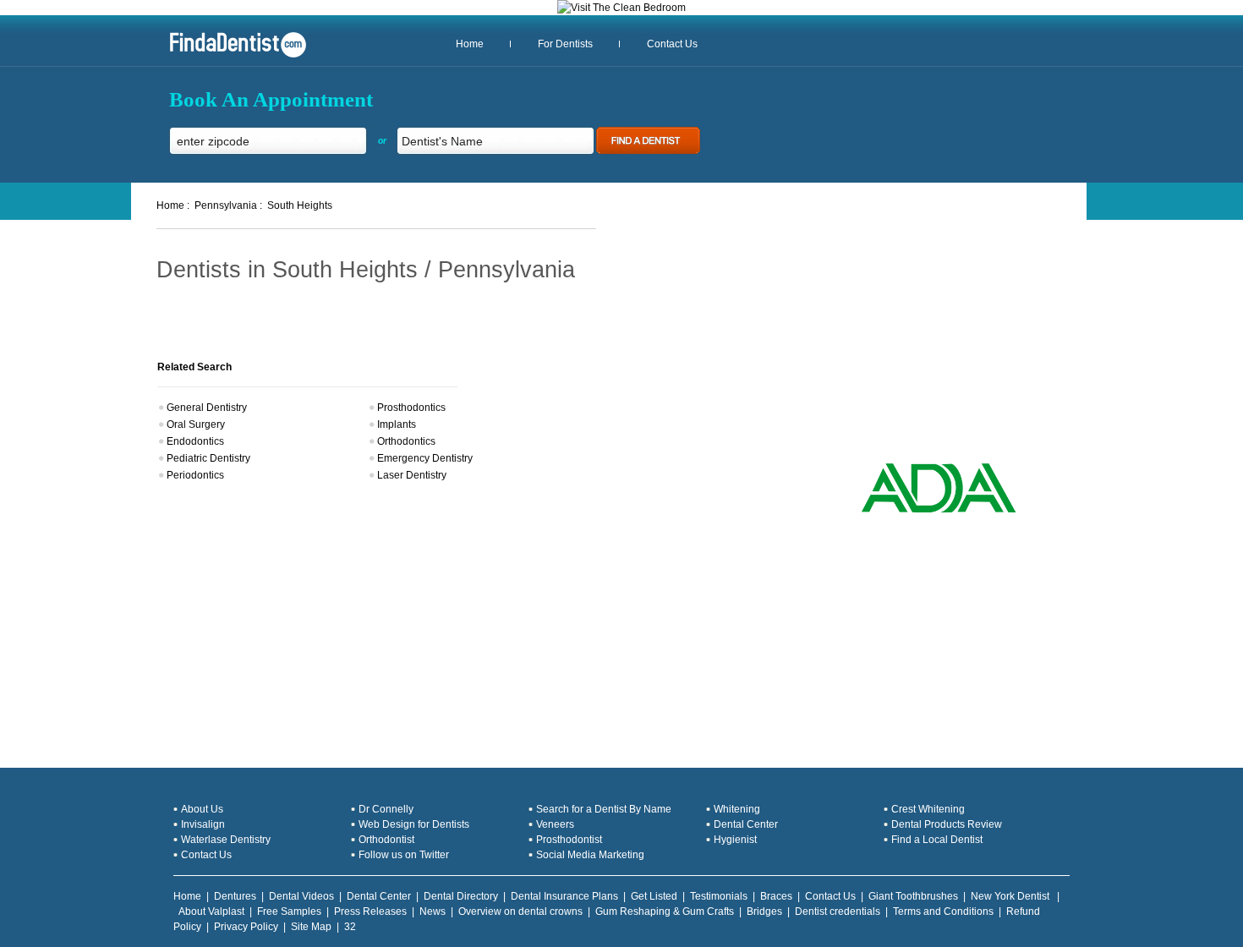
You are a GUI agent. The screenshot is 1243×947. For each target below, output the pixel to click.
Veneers (555, 824)
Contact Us (672, 44)
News (432, 911)
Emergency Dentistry (425, 458)
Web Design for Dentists (414, 824)
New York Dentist (1011, 896)
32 (350, 927)
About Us (202, 809)
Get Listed (654, 896)
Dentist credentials (837, 911)
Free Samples (289, 911)
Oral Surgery (196, 424)
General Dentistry (207, 407)
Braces (776, 896)
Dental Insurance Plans (564, 896)
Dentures (235, 896)
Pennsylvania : (228, 205)
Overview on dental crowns (520, 911)
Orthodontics (406, 441)
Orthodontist (386, 840)
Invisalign (203, 824)
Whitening (737, 809)
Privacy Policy (246, 927)
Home (470, 44)
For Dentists (565, 44)
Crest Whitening (928, 809)
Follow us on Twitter (404, 855)
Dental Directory (461, 896)
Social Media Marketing (590, 855)
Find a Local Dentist (937, 840)
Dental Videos (301, 896)
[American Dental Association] (938, 511)
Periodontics (195, 475)
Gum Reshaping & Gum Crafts (664, 911)
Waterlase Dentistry (226, 840)
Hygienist (735, 840)
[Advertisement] (920, 338)
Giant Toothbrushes (913, 896)
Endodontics (195, 441)
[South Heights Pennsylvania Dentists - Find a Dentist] (231, 56)
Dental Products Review (946, 824)
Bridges (764, 911)
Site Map (311, 927)
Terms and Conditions (943, 911)
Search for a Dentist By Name (603, 809)
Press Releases (370, 911)
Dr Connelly (386, 809)
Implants (396, 424)
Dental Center (746, 824)
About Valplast (211, 911)
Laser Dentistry (411, 475)
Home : (172, 205)
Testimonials (718, 896)
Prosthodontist (569, 840)
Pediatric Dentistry (208, 458)
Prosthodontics (411, 407)
